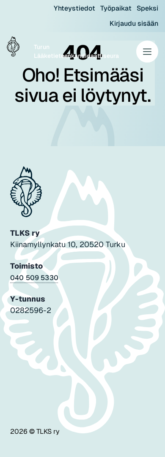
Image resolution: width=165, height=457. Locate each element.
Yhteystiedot (74, 8)
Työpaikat (116, 8)
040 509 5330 (34, 277)
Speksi (147, 8)
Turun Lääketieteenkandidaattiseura (76, 51)
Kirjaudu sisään (134, 23)
